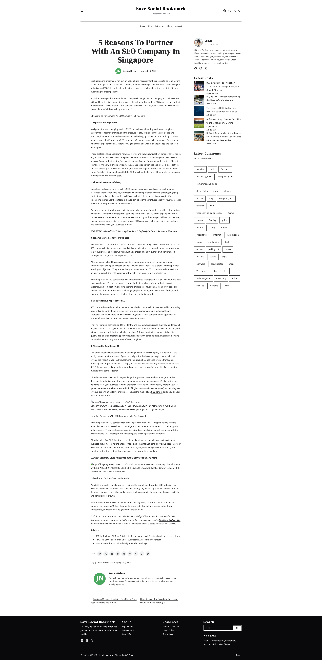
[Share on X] (105, 553)
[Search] (237, 628)
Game (231, 213)
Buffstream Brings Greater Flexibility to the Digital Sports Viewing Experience (223, 123)
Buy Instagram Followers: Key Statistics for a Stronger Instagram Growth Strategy (222, 86)
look (227, 242)
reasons (106, 562)
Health (199, 227)
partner (98, 562)
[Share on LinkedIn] (111, 553)
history (212, 227)
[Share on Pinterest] (123, 553)
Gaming (212, 220)
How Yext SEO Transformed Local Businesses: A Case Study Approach (128, 539)
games (199, 220)
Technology (202, 271)
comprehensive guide (206, 183)
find (212, 205)
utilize (234, 278)
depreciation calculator (207, 191)
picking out (213, 249)
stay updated (217, 264)
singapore (126, 562)
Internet (217, 234)
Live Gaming (213, 242)
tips (225, 271)
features (200, 205)
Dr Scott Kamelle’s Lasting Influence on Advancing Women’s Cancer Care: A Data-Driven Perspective (223, 136)
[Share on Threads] (141, 553)
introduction (233, 234)
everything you (226, 198)
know (199, 242)
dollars (199, 198)
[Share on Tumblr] (135, 553)
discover (228, 191)
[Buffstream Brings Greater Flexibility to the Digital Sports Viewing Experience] (199, 123)
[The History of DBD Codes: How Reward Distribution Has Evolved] (199, 112)
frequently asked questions (209, 213)
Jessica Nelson (130, 71)
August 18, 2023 (148, 71)
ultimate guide (203, 278)
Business (225, 169)
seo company (115, 562)
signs (224, 256)
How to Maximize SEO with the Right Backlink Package (121, 543)
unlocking (221, 278)
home (224, 227)
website (200, 285)
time (215, 271)
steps (231, 264)
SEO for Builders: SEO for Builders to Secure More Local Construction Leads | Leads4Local (138, 536)
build (212, 169)
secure (213, 256)
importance (201, 234)
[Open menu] (82, 10)
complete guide (225, 176)
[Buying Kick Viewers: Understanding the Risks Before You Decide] (199, 100)
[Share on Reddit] (129, 553)
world (227, 285)
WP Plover (130, 655)
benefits (200, 169)
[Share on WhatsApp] (117, 553)
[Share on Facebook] (99, 553)
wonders (214, 285)
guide (224, 220)
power (228, 249)
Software (200, 264)
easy (211, 198)
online (199, 249)
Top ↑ (239, 655)
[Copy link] (148, 553)
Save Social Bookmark (161, 9)
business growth (204, 176)
